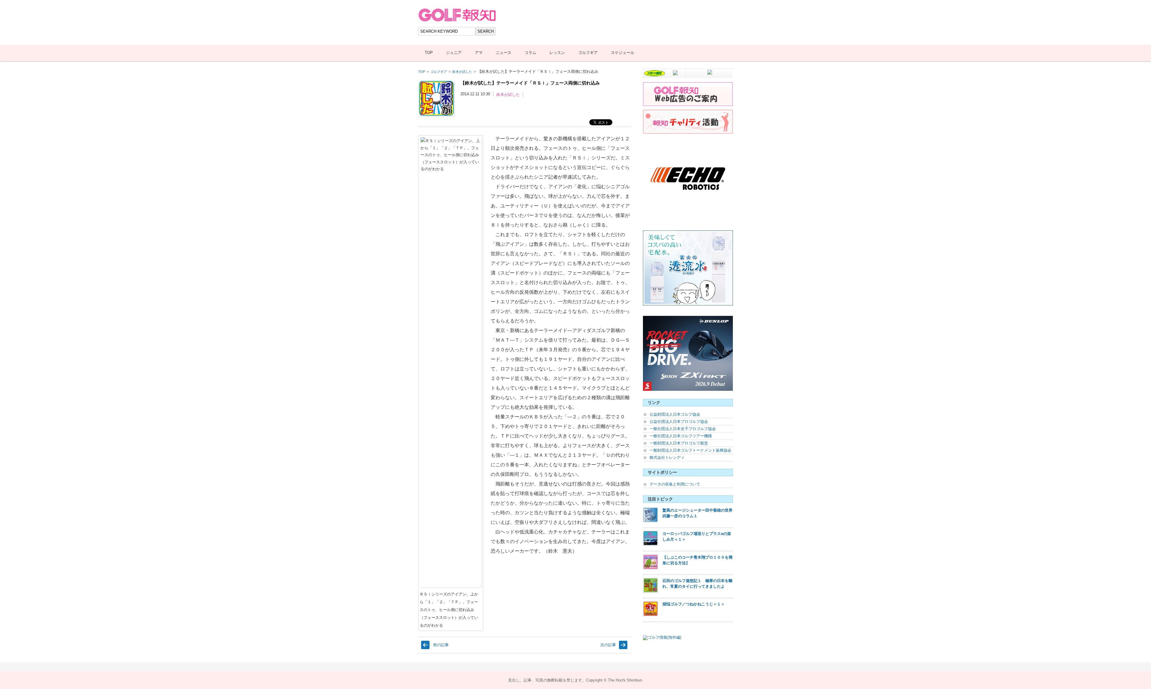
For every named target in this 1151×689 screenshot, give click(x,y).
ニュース (503, 52)
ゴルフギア (588, 52)
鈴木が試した (462, 71)
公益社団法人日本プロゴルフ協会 (679, 421)
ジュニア (454, 52)
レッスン (557, 52)
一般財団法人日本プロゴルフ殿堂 (679, 443)
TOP (429, 52)
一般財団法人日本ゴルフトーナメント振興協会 (690, 450)
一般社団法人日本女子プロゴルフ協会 (683, 428)
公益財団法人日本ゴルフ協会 (675, 414)
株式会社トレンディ (667, 457)
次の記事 (608, 645)
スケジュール (622, 52)
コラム (530, 52)
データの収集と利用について (675, 484)
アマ (479, 52)
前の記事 (441, 645)
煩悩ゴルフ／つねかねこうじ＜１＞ (693, 604)
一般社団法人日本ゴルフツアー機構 (681, 436)
